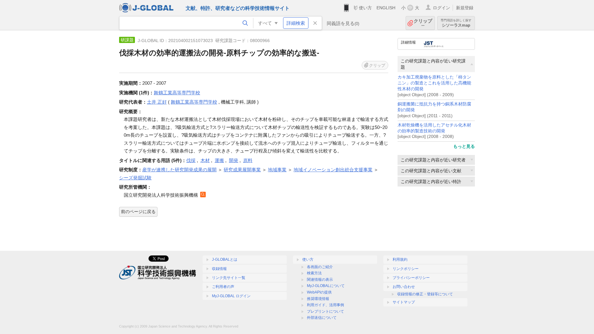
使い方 (365, 7)
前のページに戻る (138, 211)
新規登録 (464, 7)
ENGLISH (386, 7)
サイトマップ (404, 302)
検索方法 (314, 273)
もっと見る (464, 146)
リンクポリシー (406, 269)
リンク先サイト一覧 (228, 278)
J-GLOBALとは (224, 259)
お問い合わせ (404, 287)
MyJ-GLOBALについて (326, 286)
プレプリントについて (325, 311)
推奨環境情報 (318, 299)
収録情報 (219, 269)
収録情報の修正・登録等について (425, 294)
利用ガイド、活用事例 (325, 305)
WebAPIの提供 (319, 292)
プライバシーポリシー (411, 278)
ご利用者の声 (223, 287)
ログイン (441, 7)
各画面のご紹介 (320, 267)
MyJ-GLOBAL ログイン (231, 296)
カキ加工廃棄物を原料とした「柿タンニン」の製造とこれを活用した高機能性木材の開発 (434, 83)
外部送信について (322, 317)
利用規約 (400, 259)
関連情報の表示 (320, 279)
